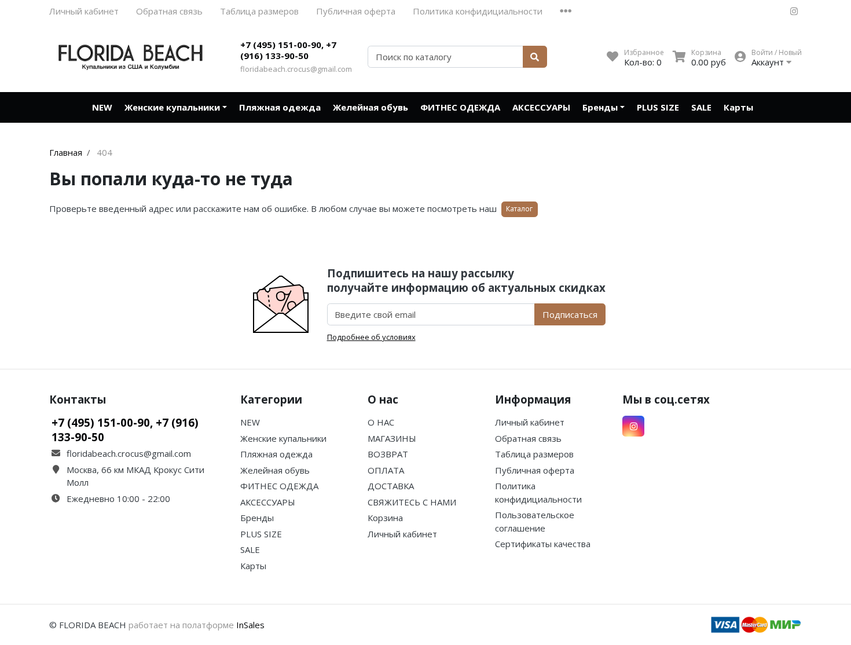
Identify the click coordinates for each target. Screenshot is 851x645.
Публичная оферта (355, 11)
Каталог (519, 209)
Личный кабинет (84, 11)
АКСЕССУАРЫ (541, 107)
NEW (102, 107)
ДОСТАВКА (391, 486)
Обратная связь (169, 11)
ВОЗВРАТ (388, 454)
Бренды (600, 107)
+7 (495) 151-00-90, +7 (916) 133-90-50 (288, 50)
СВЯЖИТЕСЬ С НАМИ (412, 502)
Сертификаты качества (542, 543)
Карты (738, 107)
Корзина (385, 517)
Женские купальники (172, 107)
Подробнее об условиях (371, 337)
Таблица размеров (259, 11)
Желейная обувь (370, 107)
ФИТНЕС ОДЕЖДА (460, 107)
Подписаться (569, 314)
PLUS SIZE (658, 107)
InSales (250, 625)
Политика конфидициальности (477, 11)
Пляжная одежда (280, 107)
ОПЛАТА (386, 470)
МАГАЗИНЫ (392, 438)
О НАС (381, 422)
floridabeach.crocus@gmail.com (296, 69)
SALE (701, 107)
